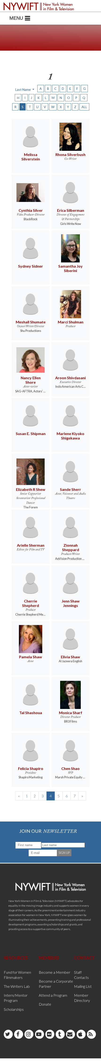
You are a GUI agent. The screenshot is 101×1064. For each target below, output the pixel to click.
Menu (16, 18)
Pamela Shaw (30, 657)
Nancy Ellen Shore (31, 379)
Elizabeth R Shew (30, 489)
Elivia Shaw (70, 657)
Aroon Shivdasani (70, 377)
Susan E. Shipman (31, 433)
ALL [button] (84, 107)
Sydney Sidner (30, 266)
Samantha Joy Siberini (70, 268)
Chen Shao (70, 768)
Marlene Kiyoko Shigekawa (70, 435)
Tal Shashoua (30, 712)
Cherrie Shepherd (30, 603)
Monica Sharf (70, 712)
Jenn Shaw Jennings (71, 603)
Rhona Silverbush (70, 154)
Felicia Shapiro (30, 768)
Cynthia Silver (31, 210)
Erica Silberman (70, 210)
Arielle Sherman (30, 545)
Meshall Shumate (31, 322)
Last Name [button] (23, 89)
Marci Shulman (70, 322)
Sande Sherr (70, 489)
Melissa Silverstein (30, 156)
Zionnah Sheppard (70, 547)
